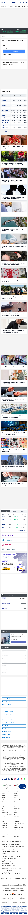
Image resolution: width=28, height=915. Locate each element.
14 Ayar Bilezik (13, 858)
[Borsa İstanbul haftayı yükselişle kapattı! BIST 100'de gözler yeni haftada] (14, 426)
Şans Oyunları (17, 808)
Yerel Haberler (5, 812)
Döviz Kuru (4, 873)
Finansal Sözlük (5, 819)
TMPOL (3, 524)
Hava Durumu (5, 834)
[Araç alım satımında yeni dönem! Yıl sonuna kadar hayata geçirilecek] (14, 392)
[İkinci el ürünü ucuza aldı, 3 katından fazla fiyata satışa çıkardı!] (14, 477)
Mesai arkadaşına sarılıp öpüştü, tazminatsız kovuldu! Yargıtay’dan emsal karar (13, 197)
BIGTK (3, 522)
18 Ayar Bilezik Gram (5, 122)
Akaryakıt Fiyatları (6, 698)
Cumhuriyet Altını (5, 110)
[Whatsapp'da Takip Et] (24, 779)
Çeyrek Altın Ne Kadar (7, 711)
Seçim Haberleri (17, 799)
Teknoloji (16, 791)
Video (3, 810)
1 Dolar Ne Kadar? (6, 867)
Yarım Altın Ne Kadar (7, 720)
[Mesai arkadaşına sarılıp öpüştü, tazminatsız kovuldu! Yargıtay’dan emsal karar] (14, 190)
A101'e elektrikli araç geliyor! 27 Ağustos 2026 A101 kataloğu (13, 450)
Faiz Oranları (18, 873)
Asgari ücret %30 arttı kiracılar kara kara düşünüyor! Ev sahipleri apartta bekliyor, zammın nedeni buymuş (13, 846)
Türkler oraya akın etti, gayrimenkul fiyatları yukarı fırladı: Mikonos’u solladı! (13, 416)
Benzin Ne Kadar (6, 701)
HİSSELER (8, 545)
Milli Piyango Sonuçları (19, 823)
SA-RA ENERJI (4, 608)
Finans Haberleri (5, 855)
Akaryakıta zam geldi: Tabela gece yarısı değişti (13, 366)
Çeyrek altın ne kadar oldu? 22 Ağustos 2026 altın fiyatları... (13, 147)
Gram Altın (4, 98)
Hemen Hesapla (14, 51)
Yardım (7, 878)
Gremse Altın (4, 112)
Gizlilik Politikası (17, 878)
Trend (3, 804)
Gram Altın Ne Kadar (7, 714)
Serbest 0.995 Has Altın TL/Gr (6, 127)
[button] (4, 2)
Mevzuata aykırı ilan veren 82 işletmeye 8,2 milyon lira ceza (13, 280)
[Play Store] (4, 786)
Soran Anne (16, 819)
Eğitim (3, 806)
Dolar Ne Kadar (6, 725)
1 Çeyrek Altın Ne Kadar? (7, 861)
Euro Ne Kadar (6, 728)
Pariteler (11, 873)
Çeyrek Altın (4, 105)
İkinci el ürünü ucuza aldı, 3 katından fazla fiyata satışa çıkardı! (14, 484)
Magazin (4, 801)
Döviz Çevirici (7, 647)
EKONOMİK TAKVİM (10, 549)
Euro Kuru (4, 829)
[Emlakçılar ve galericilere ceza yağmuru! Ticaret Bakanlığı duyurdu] (14, 239)
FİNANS (3, 6)
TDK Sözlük (16, 832)
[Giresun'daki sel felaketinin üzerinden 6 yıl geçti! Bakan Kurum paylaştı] (14, 173)
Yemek (3, 797)
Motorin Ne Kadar (6, 704)
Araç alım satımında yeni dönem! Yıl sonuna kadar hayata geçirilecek (13, 399)
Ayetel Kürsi (16, 834)
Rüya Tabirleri (5, 832)
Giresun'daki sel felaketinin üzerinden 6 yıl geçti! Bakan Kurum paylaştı (12, 180)
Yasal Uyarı (24, 878)
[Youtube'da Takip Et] (21, 779)
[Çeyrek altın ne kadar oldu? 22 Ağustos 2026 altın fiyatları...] (14, 140)
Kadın (3, 799)
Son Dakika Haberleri (6, 791)
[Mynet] (22, 898)
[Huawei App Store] (16, 786)
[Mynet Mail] (26, 2)
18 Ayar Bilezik (5, 860)
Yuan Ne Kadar (6, 734)
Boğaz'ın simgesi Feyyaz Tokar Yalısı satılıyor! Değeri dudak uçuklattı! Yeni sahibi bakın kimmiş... (12, 851)
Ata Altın (3, 115)
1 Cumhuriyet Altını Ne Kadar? (9, 865)
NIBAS (3, 519)
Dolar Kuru (4, 827)
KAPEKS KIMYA (5, 601)
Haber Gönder (23, 786)
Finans (3, 795)
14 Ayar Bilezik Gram (5, 120)
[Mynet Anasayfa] (14, 2)
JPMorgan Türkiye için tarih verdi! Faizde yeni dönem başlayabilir (13, 467)
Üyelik (11, 878)
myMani (15, 812)
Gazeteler (16, 804)
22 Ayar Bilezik (14, 860)
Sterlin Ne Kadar (6, 731)
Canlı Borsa (4, 817)
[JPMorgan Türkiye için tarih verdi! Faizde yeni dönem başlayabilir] (14, 460)
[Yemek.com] (22, 902)
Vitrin (15, 797)
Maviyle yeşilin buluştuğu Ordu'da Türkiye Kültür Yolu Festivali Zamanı (12, 230)
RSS (13, 880)
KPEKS (3, 516)
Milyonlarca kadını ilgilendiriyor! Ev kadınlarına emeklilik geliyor (13, 382)
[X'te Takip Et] (12, 779)
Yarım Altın (4, 107)
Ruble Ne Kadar (6, 737)
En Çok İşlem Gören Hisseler (8, 872)
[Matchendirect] (14, 898)
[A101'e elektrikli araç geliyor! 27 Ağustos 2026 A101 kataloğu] (14, 443)
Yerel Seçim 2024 (15, 855)
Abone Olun (18, 642)
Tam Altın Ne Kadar (7, 717)
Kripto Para (4, 823)
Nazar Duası (16, 836)
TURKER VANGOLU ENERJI (7, 605)
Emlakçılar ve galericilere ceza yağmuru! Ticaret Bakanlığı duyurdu (14, 247)
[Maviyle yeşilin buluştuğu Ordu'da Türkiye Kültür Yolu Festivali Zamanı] (14, 222)
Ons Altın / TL (4, 102)
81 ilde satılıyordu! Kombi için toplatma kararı (13, 214)
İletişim (2, 878)
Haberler (4, 793)
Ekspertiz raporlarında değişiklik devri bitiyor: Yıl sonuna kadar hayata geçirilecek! (13, 263)
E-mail (15, 806)
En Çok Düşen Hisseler (17, 868)
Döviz (23, 6)
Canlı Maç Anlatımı (18, 801)
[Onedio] (5, 902)
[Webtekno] (13, 902)
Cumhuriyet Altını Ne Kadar (9, 723)
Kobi (15, 810)
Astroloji (16, 795)
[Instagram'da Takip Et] (15, 779)
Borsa (11, 6)
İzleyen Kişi (22, 598)
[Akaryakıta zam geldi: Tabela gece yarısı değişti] (14, 360)
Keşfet (3, 836)
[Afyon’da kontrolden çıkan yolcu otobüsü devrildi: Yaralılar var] (14, 290)
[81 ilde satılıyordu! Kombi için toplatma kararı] (14, 207)
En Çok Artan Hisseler (7, 870)
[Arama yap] (20, 2)
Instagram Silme (17, 829)
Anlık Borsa (17, 6)
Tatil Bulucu (16, 821)
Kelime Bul (16, 817)
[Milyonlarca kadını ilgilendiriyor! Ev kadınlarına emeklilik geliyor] (14, 375)
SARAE (3, 527)
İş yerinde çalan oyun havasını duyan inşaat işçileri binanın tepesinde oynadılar (13, 314)
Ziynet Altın (4, 117)
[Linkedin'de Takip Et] (18, 779)
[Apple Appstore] (10, 786)
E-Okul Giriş (16, 825)
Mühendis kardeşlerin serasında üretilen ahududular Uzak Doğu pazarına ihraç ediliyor (13, 164)
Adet (4, 45)
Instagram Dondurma (18, 827)
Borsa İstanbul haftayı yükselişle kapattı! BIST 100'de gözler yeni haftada (13, 433)
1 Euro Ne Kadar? (16, 867)
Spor (3, 808)
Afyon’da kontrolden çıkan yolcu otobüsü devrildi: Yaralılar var (12, 297)
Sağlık (15, 793)
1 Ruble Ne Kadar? (6, 868)
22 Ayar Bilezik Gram (5, 125)
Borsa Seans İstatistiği (7, 814)
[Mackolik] (6, 898)
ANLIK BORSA (9, 535)
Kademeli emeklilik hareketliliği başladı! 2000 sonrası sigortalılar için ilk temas (13, 331)
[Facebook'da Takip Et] (9, 779)
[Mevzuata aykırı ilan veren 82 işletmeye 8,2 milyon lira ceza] (14, 273)
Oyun (15, 814)
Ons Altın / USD (4, 100)
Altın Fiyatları (5, 825)
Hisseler (3, 821)
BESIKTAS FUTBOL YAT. (6, 603)
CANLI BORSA (9, 540)
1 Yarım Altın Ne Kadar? (7, 863)
